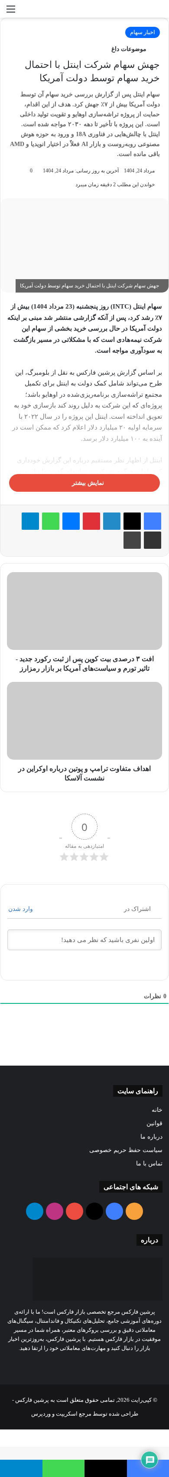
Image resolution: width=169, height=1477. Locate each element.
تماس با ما (149, 1163)
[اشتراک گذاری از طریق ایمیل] (152, 540)
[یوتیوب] (79, 1364)
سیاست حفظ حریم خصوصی (125, 1150)
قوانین (154, 1123)
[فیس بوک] (152, 521)
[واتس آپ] (50, 521)
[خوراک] (110, 1364)
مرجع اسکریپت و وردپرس (61, 1413)
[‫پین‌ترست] (91, 521)
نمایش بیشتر (87, 483)
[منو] (10, 12)
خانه (157, 1110)
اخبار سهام (142, 32)
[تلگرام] (30, 521)
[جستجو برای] (158, 12)
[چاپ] (132, 540)
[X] (132, 521)
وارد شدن (21, 909)
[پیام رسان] (71, 521)
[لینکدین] (111, 521)
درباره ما (151, 1136)
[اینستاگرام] (69, 1364)
